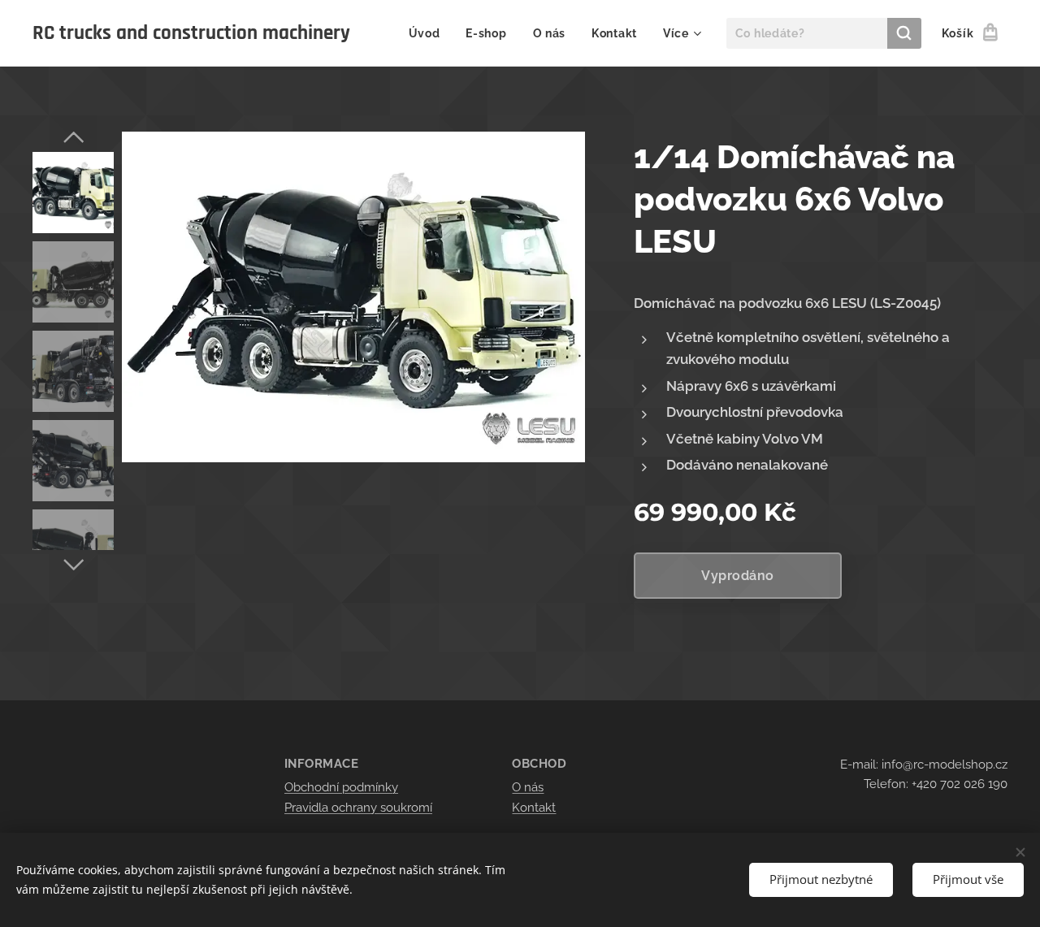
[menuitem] (429, 33)
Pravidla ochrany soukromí (358, 807)
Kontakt (534, 807)
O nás (528, 787)
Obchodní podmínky (341, 787)
